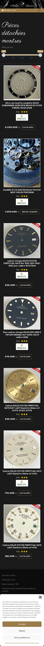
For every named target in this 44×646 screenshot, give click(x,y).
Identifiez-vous (10, 10)
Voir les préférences (22, 638)
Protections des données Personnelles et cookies (22, 643)
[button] (40, 597)
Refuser (22, 631)
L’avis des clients (8, 575)
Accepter (22, 624)
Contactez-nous (8, 580)
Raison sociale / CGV (10, 584)
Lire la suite (28, 127)
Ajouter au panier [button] (30, 212)
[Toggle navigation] (39, 11)
